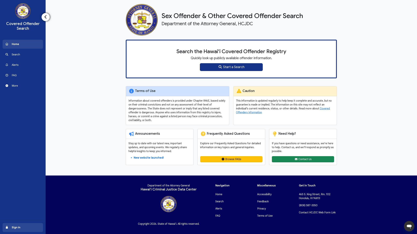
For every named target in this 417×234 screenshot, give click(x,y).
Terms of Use (265, 215)
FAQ (217, 215)
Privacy (261, 208)
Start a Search (233, 67)
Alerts (218, 208)
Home (218, 194)
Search (219, 201)
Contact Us (305, 159)
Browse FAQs (233, 159)
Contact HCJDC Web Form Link (317, 212)
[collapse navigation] (46, 17)
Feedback (263, 201)
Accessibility (264, 194)
